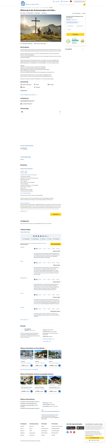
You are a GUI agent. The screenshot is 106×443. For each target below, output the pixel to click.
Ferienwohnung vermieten (80, 1)
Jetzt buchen (56, 214)
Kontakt (43, 435)
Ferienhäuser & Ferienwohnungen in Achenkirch (29, 408)
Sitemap (22, 435)
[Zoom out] (60, 113)
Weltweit (22, 432)
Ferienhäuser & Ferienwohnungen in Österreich (29, 401)
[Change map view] (22, 112)
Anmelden (57, 1)
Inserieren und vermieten (57, 426)
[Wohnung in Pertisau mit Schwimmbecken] (54, 354)
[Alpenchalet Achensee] (40, 380)
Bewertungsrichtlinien (24, 244)
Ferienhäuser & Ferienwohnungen (25, 7)
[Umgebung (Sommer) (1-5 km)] (40, 28)
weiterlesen (22, 211)
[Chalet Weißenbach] (26, 380)
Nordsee (22, 426)
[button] (94, 440)
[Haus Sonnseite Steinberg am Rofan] (54, 380)
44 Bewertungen (32, 330)
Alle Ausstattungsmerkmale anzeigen (27, 94)
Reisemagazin (44, 430)
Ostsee (21, 428)
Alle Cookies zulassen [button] (94, 437)
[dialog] (94, 432)
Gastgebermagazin (56, 428)
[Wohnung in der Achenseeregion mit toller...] (26, 354)
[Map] (40, 126)
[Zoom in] (60, 111)
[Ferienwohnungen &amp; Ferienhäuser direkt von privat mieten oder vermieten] (29, 4)
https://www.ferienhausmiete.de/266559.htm (51, 411)
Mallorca (22, 430)
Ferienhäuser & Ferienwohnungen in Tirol (28, 403)
